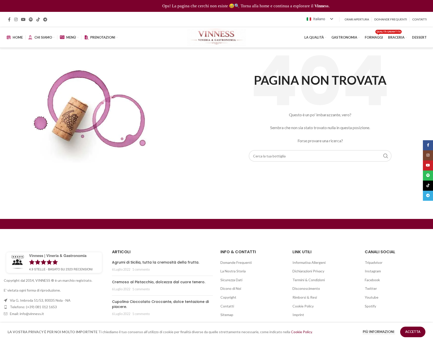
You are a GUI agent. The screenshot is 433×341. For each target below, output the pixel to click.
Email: (27, 313)
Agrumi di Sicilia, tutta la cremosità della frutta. (155, 262)
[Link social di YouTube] (23, 19)
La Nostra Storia (233, 271)
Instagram (373, 271)
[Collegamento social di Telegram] (45, 19)
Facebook (372, 280)
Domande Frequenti (236, 262)
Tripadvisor (373, 262)
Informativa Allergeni (309, 262)
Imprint (298, 314)
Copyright (228, 297)
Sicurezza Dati (231, 280)
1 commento (141, 269)
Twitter (371, 288)
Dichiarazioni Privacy (308, 271)
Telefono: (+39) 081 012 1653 (33, 307)
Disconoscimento (306, 288)
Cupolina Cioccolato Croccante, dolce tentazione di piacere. (160, 304)
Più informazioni (379, 332)
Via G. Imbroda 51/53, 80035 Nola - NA (40, 300)
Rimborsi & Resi (304, 297)
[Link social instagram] (15, 19)
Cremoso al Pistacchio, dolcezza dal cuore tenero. (158, 282)
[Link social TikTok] (38, 19)
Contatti (227, 306)
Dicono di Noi (230, 288)
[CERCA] (386, 156)
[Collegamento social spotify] (31, 19)
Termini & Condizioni (308, 280)
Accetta (412, 332)
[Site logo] (216, 37)
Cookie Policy (303, 306)
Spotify (370, 306)
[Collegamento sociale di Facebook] (9, 19)
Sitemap (226, 314)
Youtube (371, 297)
